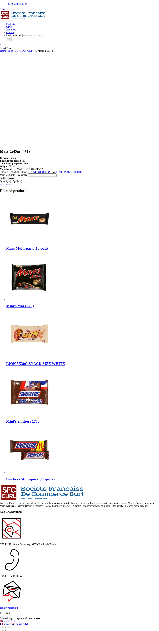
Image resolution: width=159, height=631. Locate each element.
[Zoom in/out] (10, 627)
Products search (14, 35)
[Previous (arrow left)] (1, 630)
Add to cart (5, 184)
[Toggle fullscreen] (7, 627)
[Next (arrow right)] (4, 630)
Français (7, 624)
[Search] (8, 39)
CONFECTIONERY (25, 50)
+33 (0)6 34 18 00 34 (16, 3)
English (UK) (9, 621)
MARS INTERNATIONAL (70, 172)
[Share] (4, 627)
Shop (10, 50)
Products (10, 24)
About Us (11, 29)
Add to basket (7, 178)
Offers (9, 27)
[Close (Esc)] (1, 627)
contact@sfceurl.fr (9, 607)
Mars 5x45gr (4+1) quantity (13, 175)
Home (3, 50)
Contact (10, 32)
